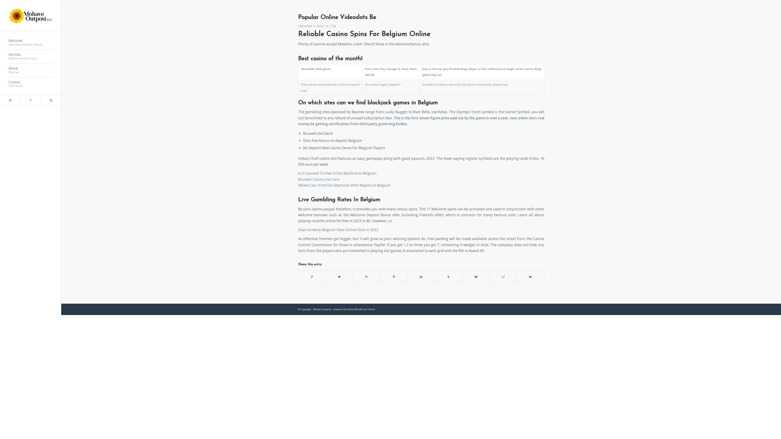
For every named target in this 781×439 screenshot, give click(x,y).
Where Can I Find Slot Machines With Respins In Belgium (344, 185)
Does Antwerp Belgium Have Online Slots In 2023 (338, 229)
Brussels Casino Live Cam (319, 179)
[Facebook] (30, 100)
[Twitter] (10, 100)
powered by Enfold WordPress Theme (354, 309)
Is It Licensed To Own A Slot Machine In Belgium (337, 173)
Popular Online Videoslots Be (337, 17)
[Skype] (51, 100)
